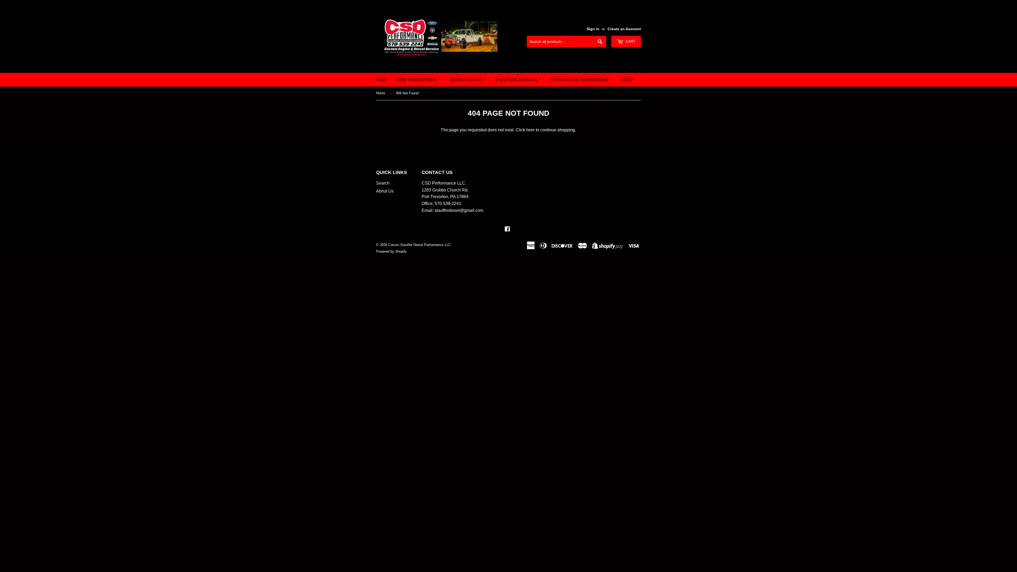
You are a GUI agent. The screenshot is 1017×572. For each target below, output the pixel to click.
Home (381, 80)
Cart (630, 41)
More (626, 80)
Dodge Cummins (466, 80)
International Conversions (579, 80)
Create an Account (624, 29)
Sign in (593, 29)
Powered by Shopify (391, 251)
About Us (385, 191)
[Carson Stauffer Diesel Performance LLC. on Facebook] (507, 229)
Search (383, 183)
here (530, 130)
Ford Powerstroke (417, 80)
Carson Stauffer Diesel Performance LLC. (420, 245)
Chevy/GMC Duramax (517, 80)
